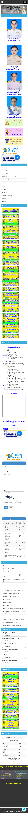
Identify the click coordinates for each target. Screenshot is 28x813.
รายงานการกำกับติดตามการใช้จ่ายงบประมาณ (14, 608)
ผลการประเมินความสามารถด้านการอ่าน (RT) (14, 590)
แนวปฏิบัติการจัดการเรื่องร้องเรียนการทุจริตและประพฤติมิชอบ (14, 612)
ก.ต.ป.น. (4, 189)
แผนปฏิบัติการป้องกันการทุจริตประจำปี (12, 616)
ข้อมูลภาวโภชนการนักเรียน (10, 596)
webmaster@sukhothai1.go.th (15, 389)
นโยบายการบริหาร (6, 180)
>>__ (12, 434)
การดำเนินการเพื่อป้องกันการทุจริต (9, 660)
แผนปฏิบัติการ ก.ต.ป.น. (9, 571)
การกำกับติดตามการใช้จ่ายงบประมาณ (10, 638)
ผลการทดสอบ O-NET (9, 584)
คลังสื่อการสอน (7, 602)
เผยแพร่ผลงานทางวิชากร (9, 605)
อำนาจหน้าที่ (5, 173)
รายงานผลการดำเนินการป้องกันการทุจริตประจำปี (14, 619)
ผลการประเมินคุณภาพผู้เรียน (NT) (11, 587)
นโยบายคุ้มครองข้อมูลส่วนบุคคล (9, 183)
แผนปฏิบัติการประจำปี (9, 568)
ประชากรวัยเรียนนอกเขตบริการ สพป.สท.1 (13, 625)
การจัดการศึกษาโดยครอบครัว (10, 622)
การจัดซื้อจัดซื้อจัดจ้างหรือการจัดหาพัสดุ (10, 644)
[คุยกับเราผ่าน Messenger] (24, 809)
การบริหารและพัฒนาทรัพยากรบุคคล (10, 649)
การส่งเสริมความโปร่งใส (7, 655)
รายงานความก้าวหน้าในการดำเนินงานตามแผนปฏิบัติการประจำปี (13, 580)
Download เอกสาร (8, 599)
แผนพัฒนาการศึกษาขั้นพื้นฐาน (10, 565)
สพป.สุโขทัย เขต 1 (13, 429)
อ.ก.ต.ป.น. (4, 192)
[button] (3, 9)
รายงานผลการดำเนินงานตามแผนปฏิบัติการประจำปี (13, 575)
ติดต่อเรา (4, 201)
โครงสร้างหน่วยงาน (6, 167)
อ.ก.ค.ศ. (4, 186)
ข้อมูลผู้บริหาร (5, 170)
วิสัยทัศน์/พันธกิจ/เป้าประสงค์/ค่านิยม (10, 177)
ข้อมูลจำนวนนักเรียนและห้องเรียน (11, 593)
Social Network (5, 198)
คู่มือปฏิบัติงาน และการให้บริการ (9, 633)
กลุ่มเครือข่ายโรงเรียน (7, 195)
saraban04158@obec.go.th (14, 387)
